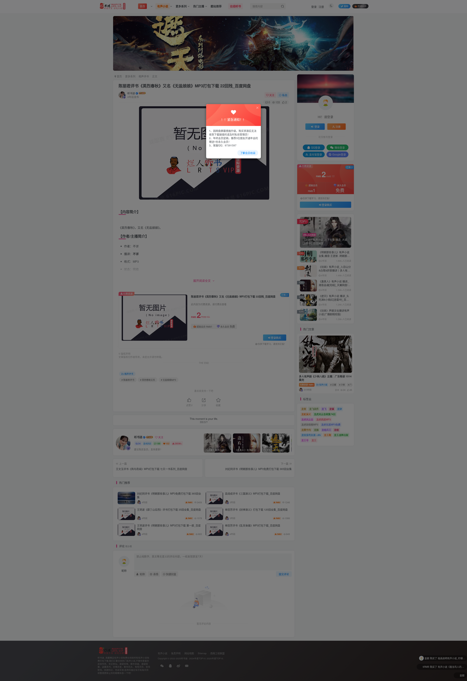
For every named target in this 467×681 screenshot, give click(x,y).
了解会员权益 (247, 153)
